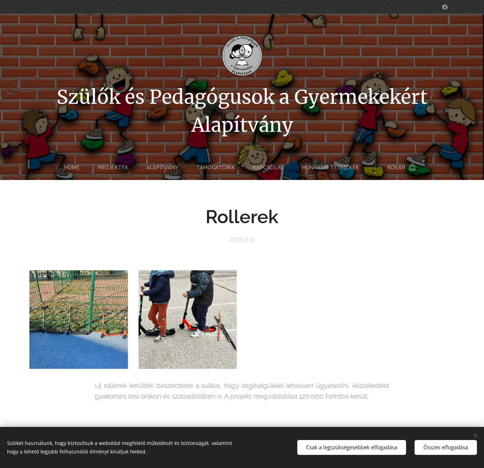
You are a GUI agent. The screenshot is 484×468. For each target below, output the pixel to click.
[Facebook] (444, 7)
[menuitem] (76, 167)
